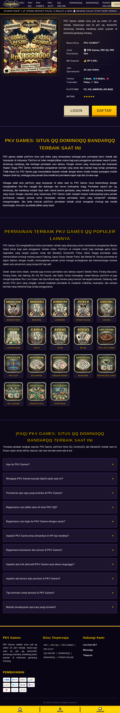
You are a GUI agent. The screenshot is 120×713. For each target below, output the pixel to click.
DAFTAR (104, 111)
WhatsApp (88, 650)
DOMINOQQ (76, 3)
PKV (22, 3)
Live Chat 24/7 (90, 645)
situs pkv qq (22, 205)
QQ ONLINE (61, 4)
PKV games (9, 156)
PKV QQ (30, 4)
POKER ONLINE (106, 4)
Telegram (87, 655)
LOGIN (76, 111)
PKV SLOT (51, 4)
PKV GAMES (40, 4)
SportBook (48, 279)
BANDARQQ (92, 3)
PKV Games (91, 43)
